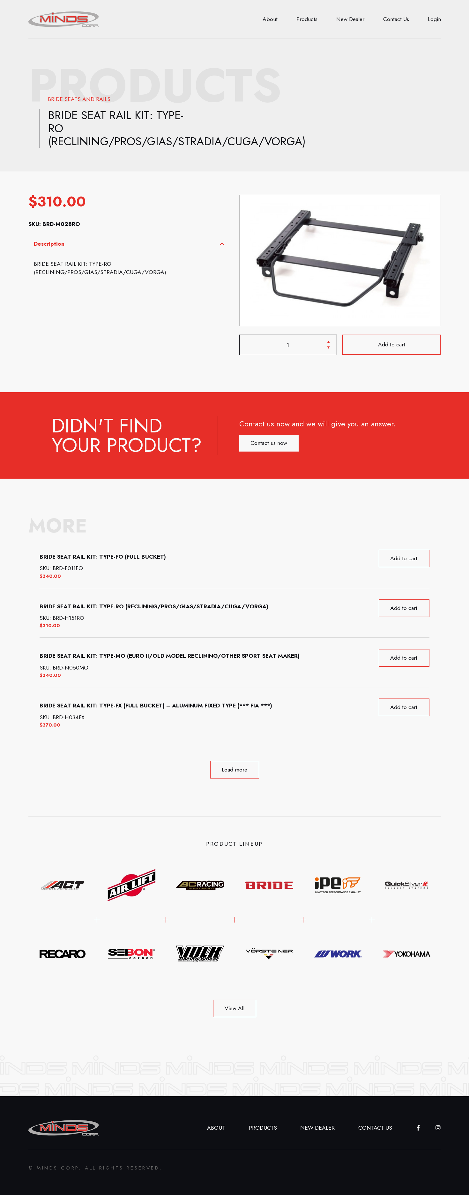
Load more (234, 769)
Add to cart (391, 344)
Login (434, 19)
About (270, 19)
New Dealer (350, 19)
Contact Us (396, 19)
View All (234, 1008)
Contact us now (268, 442)
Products (306, 19)
